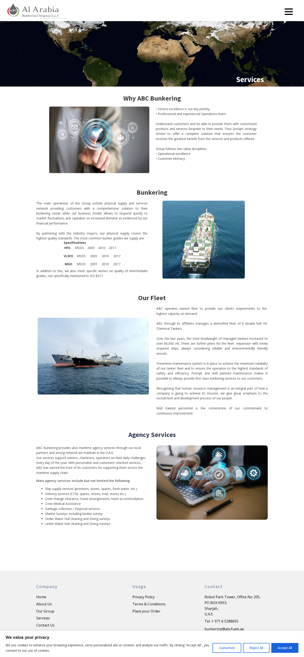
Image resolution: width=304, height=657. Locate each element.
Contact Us (45, 625)
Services (43, 618)
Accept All (285, 648)
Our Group (45, 611)
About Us (44, 604)
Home (41, 596)
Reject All (256, 648)
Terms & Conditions (149, 604)
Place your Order (146, 611)
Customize (227, 648)
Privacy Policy (143, 596)
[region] (152, 644)
